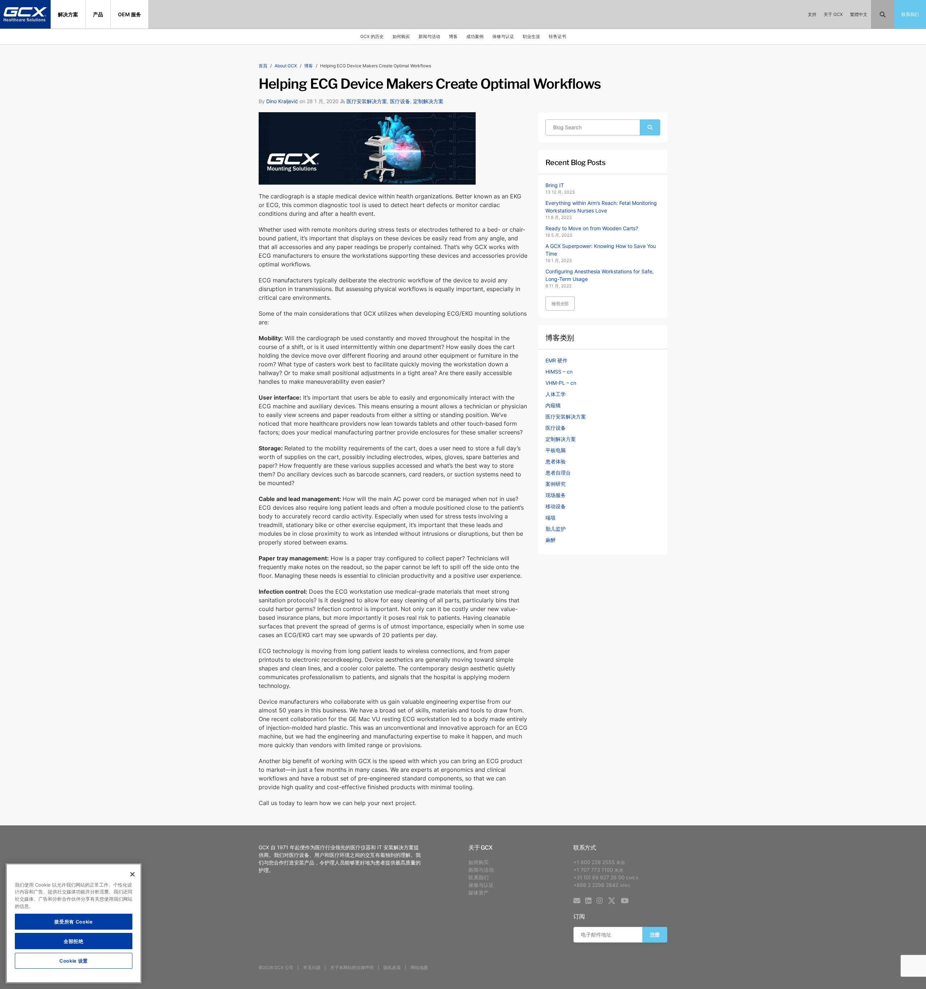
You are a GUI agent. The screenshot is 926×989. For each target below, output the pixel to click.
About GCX (286, 66)
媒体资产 (478, 892)
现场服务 (555, 495)
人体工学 (555, 394)
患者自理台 (558, 472)
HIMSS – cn (559, 371)
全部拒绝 (74, 941)
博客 (453, 36)
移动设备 (555, 506)
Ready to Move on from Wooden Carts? (591, 228)
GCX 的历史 (372, 36)
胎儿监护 (555, 528)
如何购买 (401, 36)
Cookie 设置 (73, 960)
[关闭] (132, 874)
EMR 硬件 (556, 360)
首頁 (263, 66)
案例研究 (555, 483)
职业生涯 (531, 36)
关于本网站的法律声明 (352, 967)
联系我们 (478, 877)
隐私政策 (392, 967)
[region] (73, 923)
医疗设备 (400, 101)
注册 (655, 934)
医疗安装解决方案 (367, 101)
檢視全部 (560, 303)
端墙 (550, 517)
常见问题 (311, 967)
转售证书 (557, 36)
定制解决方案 (428, 101)
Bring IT (554, 185)
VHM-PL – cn (560, 382)
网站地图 (419, 967)
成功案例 (475, 36)
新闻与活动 (429, 36)
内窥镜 (553, 405)
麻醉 (550, 539)
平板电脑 (555, 450)
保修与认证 (503, 36)
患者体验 (555, 461)
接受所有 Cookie (73, 921)
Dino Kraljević (282, 101)
